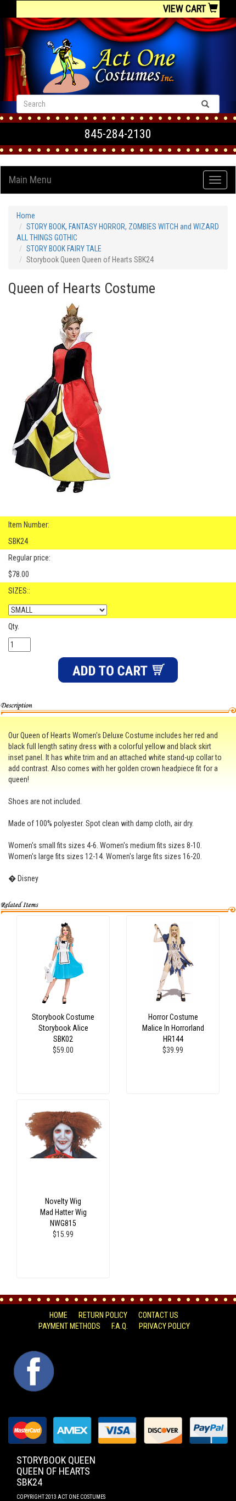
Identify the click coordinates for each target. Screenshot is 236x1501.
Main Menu (30, 179)
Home (25, 215)
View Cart (185, 8)
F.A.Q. (119, 1326)
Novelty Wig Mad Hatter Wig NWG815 (63, 1212)
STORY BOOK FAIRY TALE (64, 248)
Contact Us (158, 1315)
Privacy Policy (164, 1326)
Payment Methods (69, 1326)
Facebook (32, 1356)
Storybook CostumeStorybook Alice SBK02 (63, 1028)
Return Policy (102, 1315)
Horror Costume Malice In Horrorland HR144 (173, 1028)
